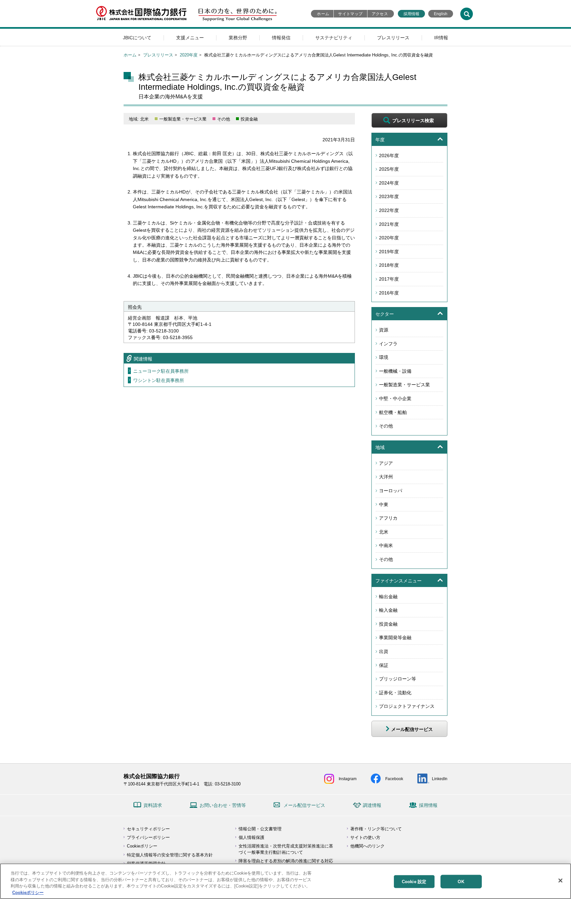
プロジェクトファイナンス (407, 706)
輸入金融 (388, 610)
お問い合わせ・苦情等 (223, 805)
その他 (386, 426)
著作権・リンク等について (376, 828)
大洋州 (386, 476)
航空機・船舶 (393, 412)
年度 (380, 139)
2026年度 (389, 155)
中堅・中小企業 (395, 398)
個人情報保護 (251, 837)
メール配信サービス (304, 805)
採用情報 (411, 14)
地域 (380, 447)
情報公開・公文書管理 (260, 828)
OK (461, 881)
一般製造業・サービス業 (404, 384)
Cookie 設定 (414, 881)
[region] (285, 881)
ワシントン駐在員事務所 (158, 380)
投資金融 (388, 624)
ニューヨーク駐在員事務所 (161, 371)
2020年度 (189, 54)
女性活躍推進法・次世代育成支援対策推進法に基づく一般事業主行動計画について (286, 849)
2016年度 (389, 292)
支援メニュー (190, 37)
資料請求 (152, 805)
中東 (383, 504)
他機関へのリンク (367, 846)
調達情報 (372, 805)
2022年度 (389, 210)
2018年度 (389, 265)
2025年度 (389, 169)
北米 (383, 532)
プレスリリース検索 (413, 120)
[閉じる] (560, 880)
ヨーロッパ (390, 490)
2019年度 (389, 251)
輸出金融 (388, 596)
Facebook (394, 779)
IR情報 (441, 37)
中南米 (386, 545)
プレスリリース (393, 37)
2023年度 (389, 196)
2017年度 (389, 279)
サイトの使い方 (365, 837)
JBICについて (137, 37)
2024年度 (389, 183)
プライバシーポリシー (148, 837)
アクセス (380, 14)
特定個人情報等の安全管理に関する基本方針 (170, 854)
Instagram (348, 779)
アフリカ (388, 518)
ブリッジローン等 (397, 678)
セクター (384, 314)
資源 (383, 329)
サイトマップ (350, 14)
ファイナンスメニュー (398, 580)
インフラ (388, 343)
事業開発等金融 (395, 637)
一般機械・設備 (395, 371)
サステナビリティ (333, 37)
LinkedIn (439, 779)
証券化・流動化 (395, 692)
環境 (383, 357)
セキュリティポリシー (148, 828)
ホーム (323, 14)
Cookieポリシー (142, 846)
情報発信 (281, 37)
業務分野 (238, 37)
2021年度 (389, 224)
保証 (383, 665)
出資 (383, 651)
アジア (386, 463)
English (440, 14)
